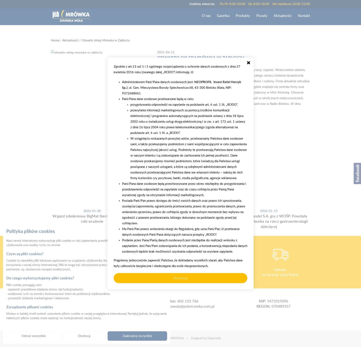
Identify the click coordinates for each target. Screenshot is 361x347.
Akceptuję (180, 278)
